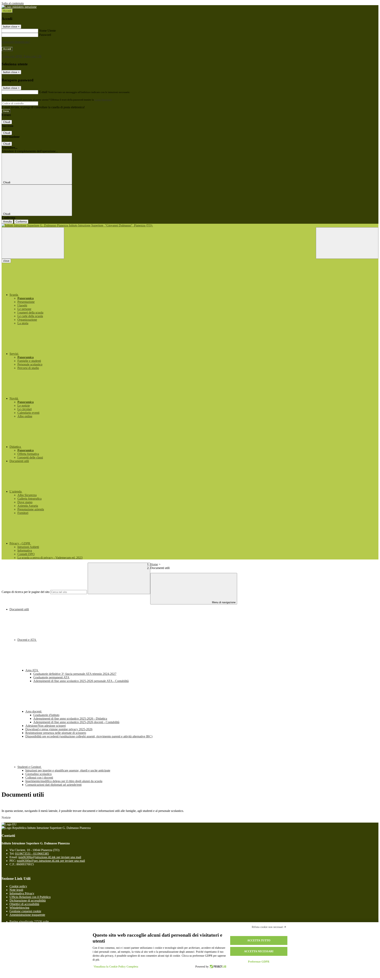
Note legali (16, 889)
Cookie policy (18, 886)
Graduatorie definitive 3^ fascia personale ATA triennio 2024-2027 (74, 673)
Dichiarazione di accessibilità (28, 900)
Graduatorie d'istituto (46, 715)
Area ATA (32, 670)
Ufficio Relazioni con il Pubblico (30, 897)
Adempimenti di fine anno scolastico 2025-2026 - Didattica (70, 718)
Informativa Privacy (22, 893)
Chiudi (6, 122)
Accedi (7, 10)
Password (45, 34)
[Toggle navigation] (33, 243)
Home (154, 564)
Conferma (21, 221)
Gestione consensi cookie (25, 911)
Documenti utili (19, 609)
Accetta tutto (258, 940)
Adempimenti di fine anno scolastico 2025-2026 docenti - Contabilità (76, 722)
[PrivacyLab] (217, 967)
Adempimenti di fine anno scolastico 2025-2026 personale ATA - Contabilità (81, 681)
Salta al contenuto (13, 3)
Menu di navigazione (223, 602)
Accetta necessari (258, 951)
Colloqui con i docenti (39, 777)
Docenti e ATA (27, 639)
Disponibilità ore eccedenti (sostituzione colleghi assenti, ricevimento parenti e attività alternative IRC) (88, 736)
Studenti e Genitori (29, 767)
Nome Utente (47, 30)
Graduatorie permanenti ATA (51, 677)
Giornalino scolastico (38, 774)
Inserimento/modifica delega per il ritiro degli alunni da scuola (63, 781)
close (6, 260)
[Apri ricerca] (347, 243)
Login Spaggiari (103, 99)
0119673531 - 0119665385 (32, 853)
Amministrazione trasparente (27, 914)
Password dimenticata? (16, 42)
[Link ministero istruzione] (19, 7)
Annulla (7, 221)
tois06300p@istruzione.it (49, 857)
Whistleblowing (19, 907)
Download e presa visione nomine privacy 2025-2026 (58, 729)
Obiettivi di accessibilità (24, 904)
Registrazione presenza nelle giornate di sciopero (55, 732)
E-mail (43, 92)
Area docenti (33, 711)
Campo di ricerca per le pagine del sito (25, 592)
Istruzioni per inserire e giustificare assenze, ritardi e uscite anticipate (67, 770)
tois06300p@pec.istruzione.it (51, 860)
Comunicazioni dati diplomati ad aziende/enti (53, 784)
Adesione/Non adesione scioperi (45, 725)
